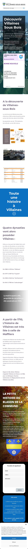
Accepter (14, 538)
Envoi (20, 490)
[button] (26, 524)
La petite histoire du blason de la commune (12, 400)
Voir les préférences (14, 545)
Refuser (14, 542)
